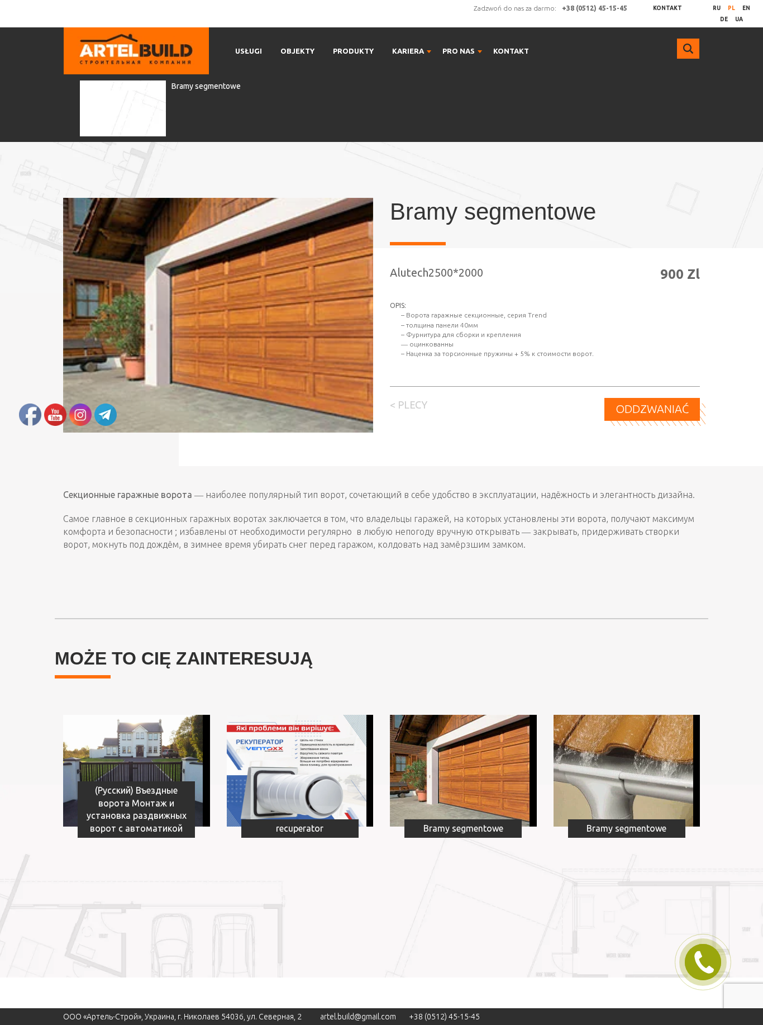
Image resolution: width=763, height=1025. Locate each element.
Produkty (353, 51)
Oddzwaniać (652, 408)
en (746, 8)
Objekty (297, 51)
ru (717, 8)
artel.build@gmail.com (358, 1016)
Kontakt (667, 8)
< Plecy (408, 404)
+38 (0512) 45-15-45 (444, 1016)
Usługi (248, 51)
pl (731, 8)
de (724, 19)
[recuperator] (296, 770)
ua (739, 19)
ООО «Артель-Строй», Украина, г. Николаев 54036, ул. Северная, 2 (182, 1016)
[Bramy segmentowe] (460, 770)
